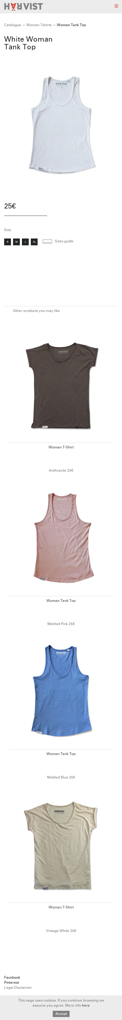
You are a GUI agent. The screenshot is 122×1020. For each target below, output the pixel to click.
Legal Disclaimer (18, 988)
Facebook (12, 978)
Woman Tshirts (39, 25)
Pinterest (11, 983)
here (86, 1006)
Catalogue (12, 25)
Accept (61, 1014)
